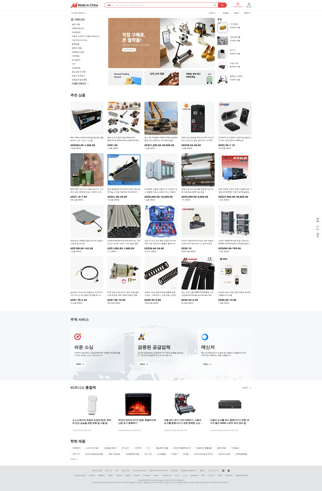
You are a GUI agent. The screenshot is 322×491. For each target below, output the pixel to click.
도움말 (225, 13)
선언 (116, 470)
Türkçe (220, 475)
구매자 (211, 13)
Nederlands (194, 475)
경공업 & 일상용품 (79, 79)
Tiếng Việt (228, 475)
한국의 (177, 475)
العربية (185, 475)
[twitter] (229, 470)
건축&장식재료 (78, 52)
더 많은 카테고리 (79, 83)
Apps (236, 13)
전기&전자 (76, 60)
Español (128, 475)
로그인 (249, 6)
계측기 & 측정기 (78, 75)
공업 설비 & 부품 (79, 71)
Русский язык (167, 475)
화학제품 (75, 44)
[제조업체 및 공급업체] (84, 5)
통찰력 (202, 470)
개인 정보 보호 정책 (139, 470)
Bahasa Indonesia (242, 475)
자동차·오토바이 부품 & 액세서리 (85, 36)
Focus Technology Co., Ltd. (159, 480)
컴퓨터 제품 (77, 48)
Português (146, 475)
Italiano (156, 475)
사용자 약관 (125, 470)
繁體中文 (102, 475)
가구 (73, 64)
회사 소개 (108, 470)
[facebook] (223, 470)
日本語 (110, 475)
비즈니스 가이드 (213, 470)
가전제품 (75, 56)
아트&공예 (76, 32)
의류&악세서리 (78, 28)
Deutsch (137, 475)
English (83, 475)
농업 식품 (76, 24)
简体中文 (92, 475)
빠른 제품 (174, 470)
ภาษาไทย (211, 475)
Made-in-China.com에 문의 (158, 470)
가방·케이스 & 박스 (80, 40)
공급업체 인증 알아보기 (189, 470)
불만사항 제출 (97, 470)
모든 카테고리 (79, 13)
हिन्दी (203, 475)
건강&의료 (76, 68)
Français (119, 475)
